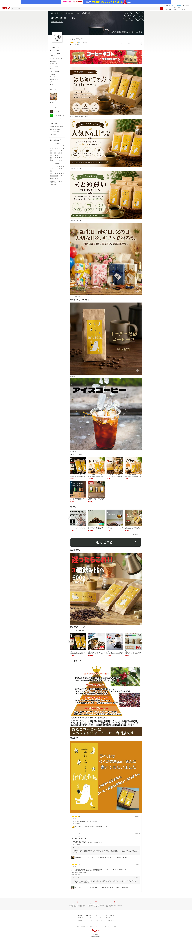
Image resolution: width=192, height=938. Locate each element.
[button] (186, 5)
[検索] (161, 8)
